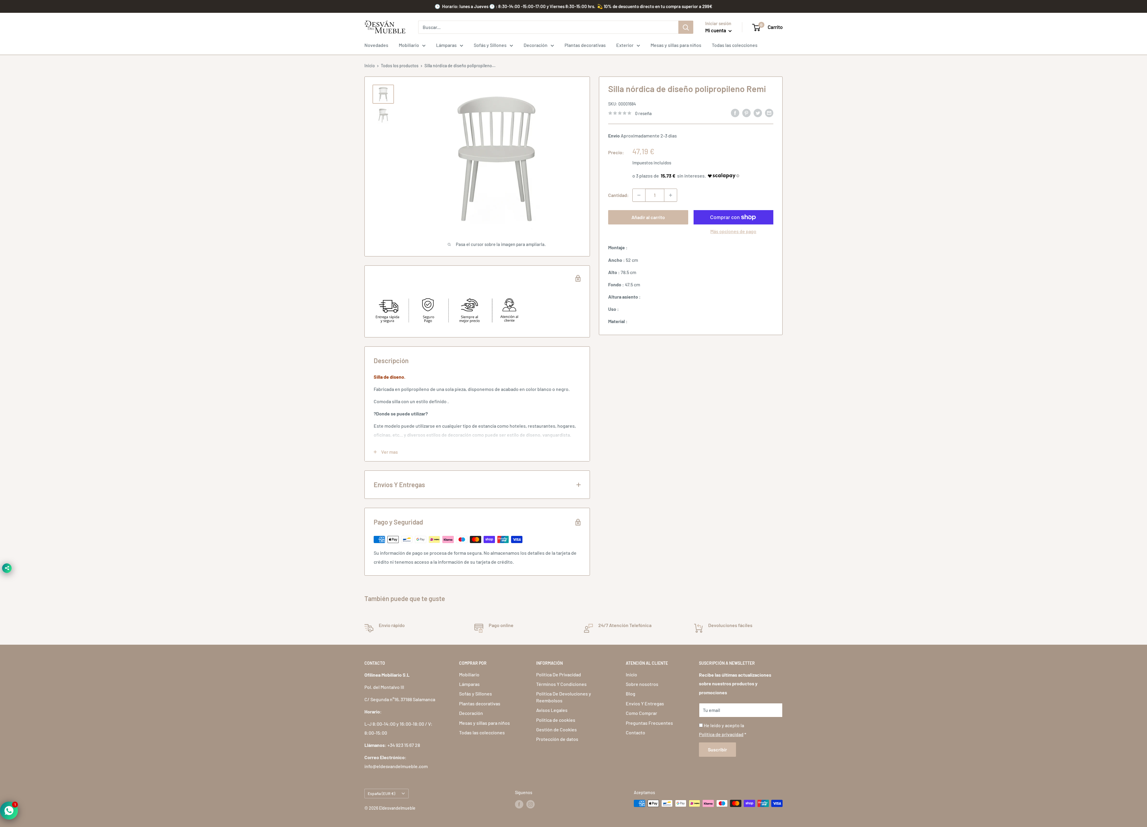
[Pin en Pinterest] (746, 112)
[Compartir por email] (769, 112)
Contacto (635, 732)
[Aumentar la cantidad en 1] (670, 195)
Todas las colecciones (734, 45)
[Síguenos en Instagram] (530, 804)
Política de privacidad (721, 734)
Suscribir (717, 749)
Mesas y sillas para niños (676, 45)
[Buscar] (685, 27)
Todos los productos (399, 65)
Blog (630, 693)
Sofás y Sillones (490, 45)
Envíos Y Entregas (645, 703)
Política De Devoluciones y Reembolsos (563, 697)
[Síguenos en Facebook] (519, 804)
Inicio (369, 65)
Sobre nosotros (642, 684)
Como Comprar (641, 713)
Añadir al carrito (648, 217)
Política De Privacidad (558, 674)
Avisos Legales (552, 710)
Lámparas (446, 45)
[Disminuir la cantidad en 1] (639, 195)
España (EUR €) (381, 793)
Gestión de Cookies (556, 729)
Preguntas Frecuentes (649, 723)
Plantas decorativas (585, 45)
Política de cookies (555, 720)
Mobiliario (409, 45)
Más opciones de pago (733, 231)
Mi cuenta (716, 30)
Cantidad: (618, 195)
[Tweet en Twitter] (758, 112)
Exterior (625, 45)
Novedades (376, 45)
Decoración (536, 45)
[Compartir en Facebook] (735, 112)
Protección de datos (557, 739)
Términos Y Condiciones (561, 684)
